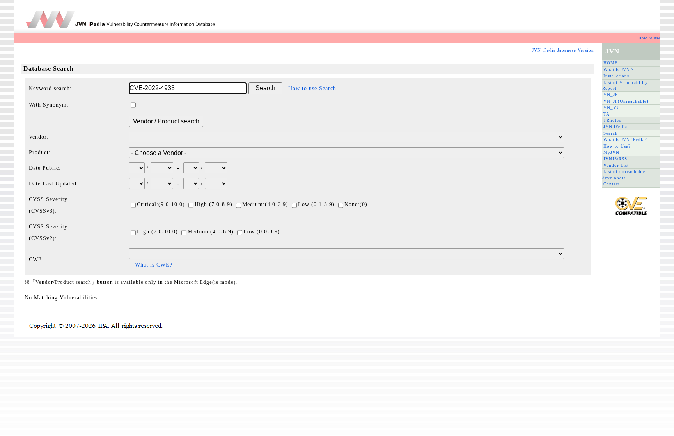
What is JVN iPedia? (625, 139)
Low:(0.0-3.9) (261, 232)
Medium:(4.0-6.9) (265, 204)
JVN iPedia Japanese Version (563, 50)
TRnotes (612, 120)
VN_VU (611, 107)
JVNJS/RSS (615, 159)
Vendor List (616, 165)
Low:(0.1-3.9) (316, 204)
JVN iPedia (615, 126)
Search (610, 133)
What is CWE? (153, 265)
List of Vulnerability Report (625, 85)
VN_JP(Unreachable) (626, 101)
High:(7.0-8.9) (213, 204)
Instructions (616, 75)
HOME (610, 63)
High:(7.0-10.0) (157, 232)
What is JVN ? (618, 69)
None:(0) (355, 204)
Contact (611, 184)
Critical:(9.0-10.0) (161, 204)
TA (606, 114)
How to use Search (312, 88)
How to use (649, 38)
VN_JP (610, 94)
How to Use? (617, 146)
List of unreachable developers (624, 174)
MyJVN (611, 152)
